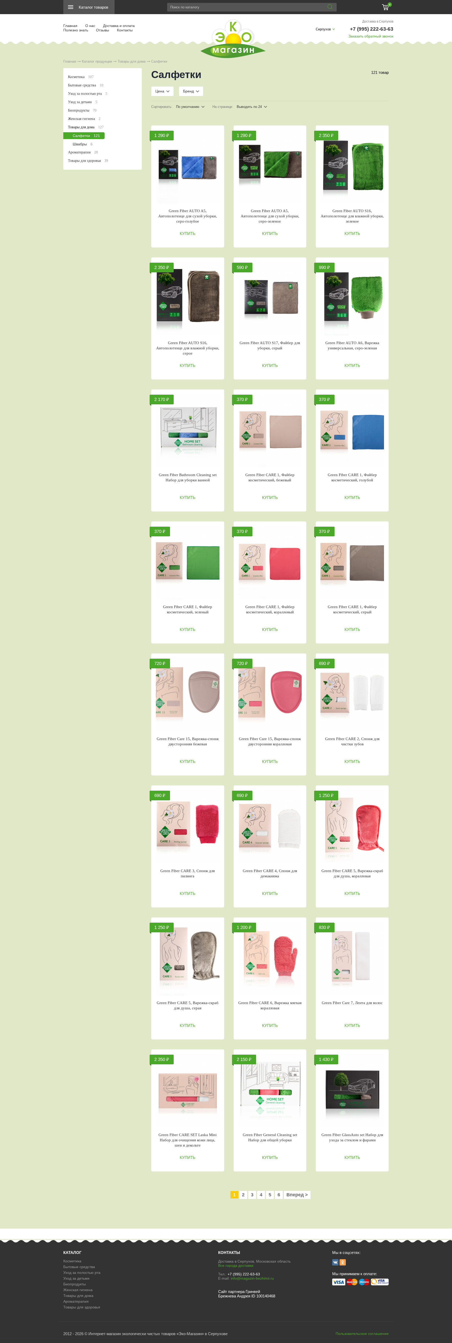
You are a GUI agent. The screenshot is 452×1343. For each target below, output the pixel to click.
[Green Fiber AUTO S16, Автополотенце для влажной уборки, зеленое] (352, 166)
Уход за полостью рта (87, 94)
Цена (159, 91)
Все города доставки (235, 1265)
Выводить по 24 (249, 107)
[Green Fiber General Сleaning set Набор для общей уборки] (270, 1090)
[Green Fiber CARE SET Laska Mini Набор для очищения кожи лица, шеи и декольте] (187, 1090)
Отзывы (102, 30)
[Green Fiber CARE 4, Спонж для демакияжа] (270, 826)
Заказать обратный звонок (370, 36)
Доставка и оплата (119, 26)
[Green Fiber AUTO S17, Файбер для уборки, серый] (270, 298)
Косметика (81, 77)
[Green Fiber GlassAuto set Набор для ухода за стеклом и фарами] (352, 1090)
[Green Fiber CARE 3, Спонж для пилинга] (187, 826)
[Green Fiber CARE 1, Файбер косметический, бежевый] (270, 430)
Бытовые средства (85, 85)
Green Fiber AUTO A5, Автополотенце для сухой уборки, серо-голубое (187, 216)
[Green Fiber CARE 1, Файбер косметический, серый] (352, 562)
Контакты (125, 30)
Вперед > (297, 1194)
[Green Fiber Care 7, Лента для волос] (352, 958)
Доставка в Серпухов (377, 21)
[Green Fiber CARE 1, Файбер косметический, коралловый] (270, 562)
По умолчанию (187, 107)
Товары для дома (131, 61)
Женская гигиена (84, 119)
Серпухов (323, 29)
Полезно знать (75, 30)
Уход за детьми (82, 102)
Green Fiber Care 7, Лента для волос (352, 1003)
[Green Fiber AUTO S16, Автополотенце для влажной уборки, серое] (187, 298)
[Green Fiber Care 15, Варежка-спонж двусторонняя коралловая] (270, 694)
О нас (90, 26)
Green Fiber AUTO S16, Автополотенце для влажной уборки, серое (187, 348)
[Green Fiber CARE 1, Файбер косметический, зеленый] (187, 562)
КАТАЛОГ (72, 1252)
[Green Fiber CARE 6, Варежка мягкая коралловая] (270, 958)
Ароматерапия (83, 152)
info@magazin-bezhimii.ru (252, 1278)
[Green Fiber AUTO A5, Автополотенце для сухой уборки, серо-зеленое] (270, 166)
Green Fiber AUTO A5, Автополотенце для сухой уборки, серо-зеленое (270, 216)
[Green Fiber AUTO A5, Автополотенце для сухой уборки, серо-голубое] (187, 166)
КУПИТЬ (187, 233)
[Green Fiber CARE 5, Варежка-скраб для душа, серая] (187, 958)
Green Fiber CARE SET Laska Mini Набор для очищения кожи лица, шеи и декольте (188, 1140)
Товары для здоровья (88, 161)
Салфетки (86, 136)
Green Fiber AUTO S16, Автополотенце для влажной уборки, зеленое (352, 216)
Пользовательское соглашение (362, 1333)
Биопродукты (82, 110)
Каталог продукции (97, 61)
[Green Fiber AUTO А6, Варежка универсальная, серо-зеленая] (352, 298)
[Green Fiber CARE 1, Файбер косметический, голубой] (352, 430)
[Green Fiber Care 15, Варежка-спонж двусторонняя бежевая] (187, 694)
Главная (70, 26)
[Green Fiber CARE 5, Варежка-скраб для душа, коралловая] (352, 826)
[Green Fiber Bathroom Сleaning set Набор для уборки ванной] (187, 430)
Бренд (188, 91)
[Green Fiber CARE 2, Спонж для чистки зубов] (352, 694)
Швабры (83, 144)
